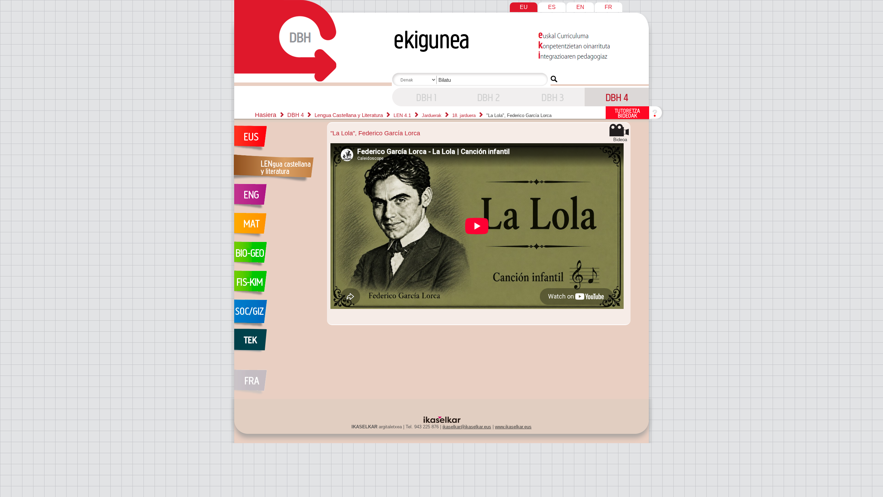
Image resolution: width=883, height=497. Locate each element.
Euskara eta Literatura (277, 140)
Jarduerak (432, 115)
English (277, 198)
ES (552, 7)
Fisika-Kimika (277, 285)
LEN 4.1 (403, 115)
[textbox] (471, 80)
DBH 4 (424, 97)
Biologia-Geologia (277, 256)
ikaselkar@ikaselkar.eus (467, 426)
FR (608, 7)
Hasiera (265, 114)
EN (580, 7)
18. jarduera (464, 115)
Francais (277, 378)
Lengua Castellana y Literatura (349, 115)
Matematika (277, 227)
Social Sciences (277, 314)
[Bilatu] (553, 79)
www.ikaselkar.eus (513, 426)
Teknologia (277, 343)
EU (524, 7)
